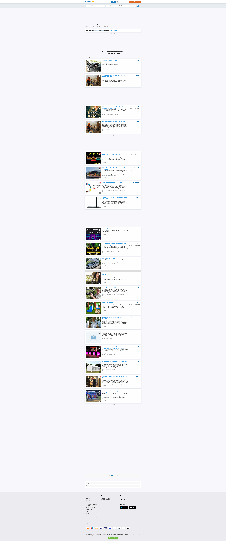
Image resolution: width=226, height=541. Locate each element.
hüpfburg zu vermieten (107, 302)
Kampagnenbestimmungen (92, 517)
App (114, 1)
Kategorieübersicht (90, 509)
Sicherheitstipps (89, 500)
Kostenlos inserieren (135, 1)
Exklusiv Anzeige (89, 523)
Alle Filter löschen (114, 30)
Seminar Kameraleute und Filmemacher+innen (113, 287)
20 (104, 57)
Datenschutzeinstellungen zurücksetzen (91, 505)
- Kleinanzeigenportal (106, 499)
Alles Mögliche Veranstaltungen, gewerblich (100, 30)
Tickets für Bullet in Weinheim (109, 332)
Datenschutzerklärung (91, 507)
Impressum (88, 515)
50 (106, 57)
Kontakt (87, 511)
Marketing (88, 513)
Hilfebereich (88, 498)
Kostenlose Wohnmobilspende (109, 60)
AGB (87, 502)
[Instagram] (124, 499)
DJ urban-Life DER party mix (109, 228)
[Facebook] (121, 499)
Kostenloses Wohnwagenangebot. (110, 258)
